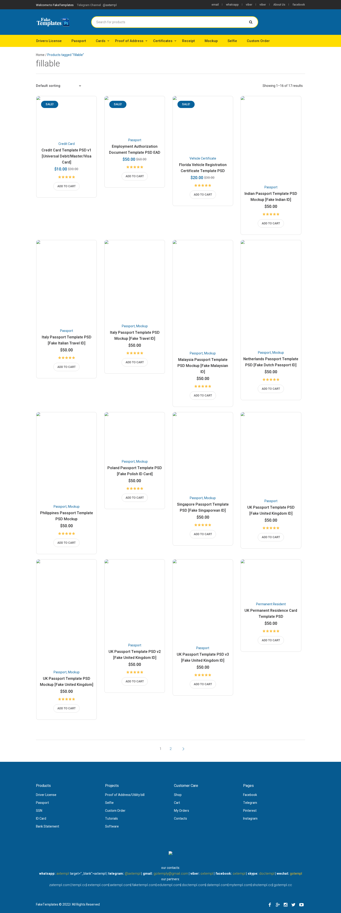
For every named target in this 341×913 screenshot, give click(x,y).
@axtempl (110, 5)
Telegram (250, 802)
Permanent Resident (271, 604)
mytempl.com (240, 884)
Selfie (109, 802)
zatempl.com (59, 884)
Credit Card (66, 143)
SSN (39, 810)
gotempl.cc (283, 884)
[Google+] (278, 905)
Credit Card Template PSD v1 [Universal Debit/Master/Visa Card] (66, 156)
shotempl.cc (262, 884)
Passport (134, 140)
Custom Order (115, 810)
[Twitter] (293, 905)
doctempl (266, 873)
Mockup (142, 326)
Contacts (180, 818)
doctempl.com (193, 884)
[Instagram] (286, 905)
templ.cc (79, 884)
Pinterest (250, 810)
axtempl (63, 873)
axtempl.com (120, 884)
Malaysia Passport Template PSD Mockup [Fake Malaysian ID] (202, 366)
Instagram (250, 818)
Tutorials (111, 818)
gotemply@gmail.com (171, 873)
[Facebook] (270, 905)
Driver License (46, 794)
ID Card (41, 818)
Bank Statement (47, 826)
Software (112, 826)
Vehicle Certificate (203, 158)
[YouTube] (301, 905)
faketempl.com (144, 884)
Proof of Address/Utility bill (125, 794)
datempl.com (217, 884)
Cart (177, 802)
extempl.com (98, 884)
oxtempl (206, 873)
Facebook (250, 794)
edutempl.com (168, 884)
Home (40, 54)
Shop (178, 794)
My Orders (181, 810)
